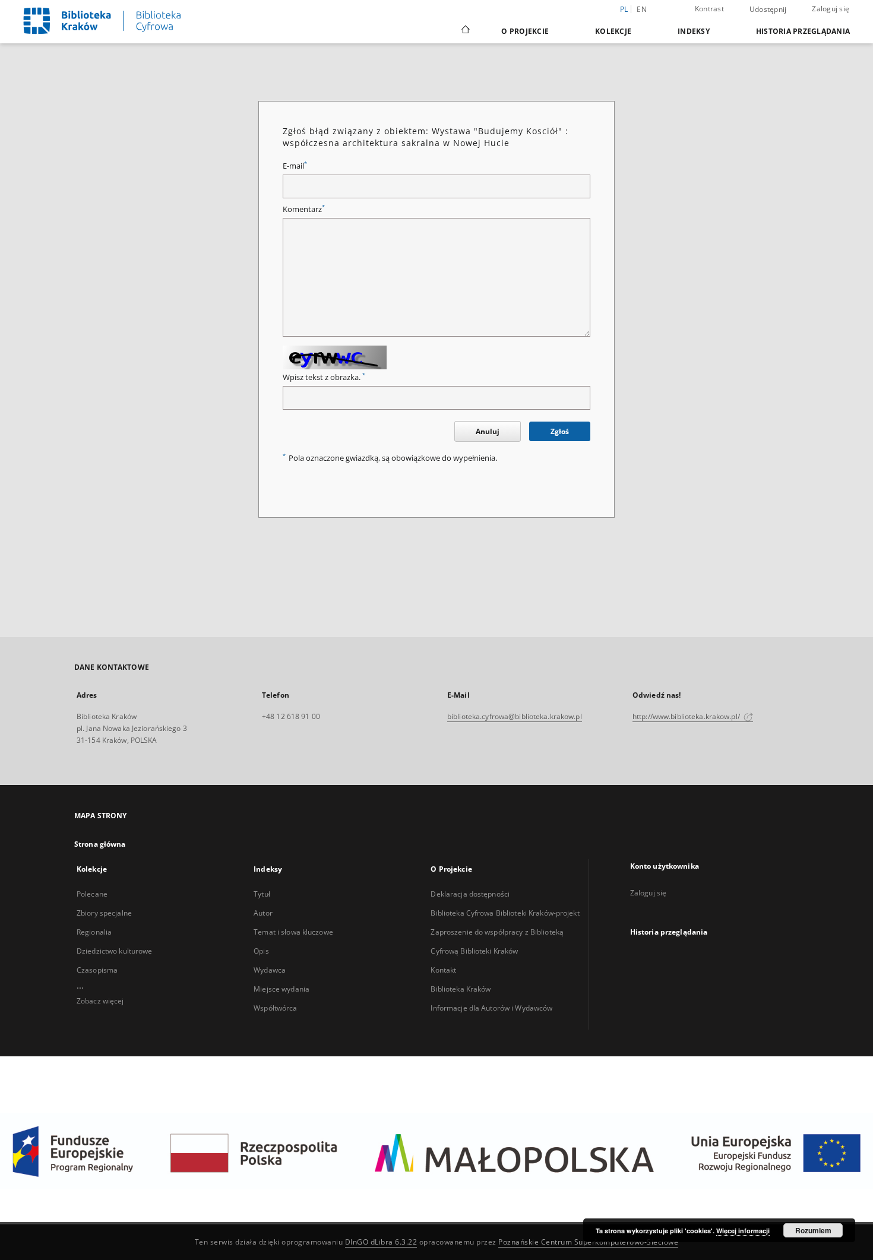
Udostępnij (768, 9)
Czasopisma (97, 970)
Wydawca (270, 970)
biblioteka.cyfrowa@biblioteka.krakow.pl (514, 716)
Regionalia (94, 932)
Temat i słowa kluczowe (293, 932)
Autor (263, 913)
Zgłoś (560, 431)
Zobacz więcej (100, 1001)
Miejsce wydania (281, 989)
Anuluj (487, 431)
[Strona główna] (464, 31)
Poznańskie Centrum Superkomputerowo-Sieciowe (588, 1242)
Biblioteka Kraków (461, 989)
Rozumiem (813, 1230)
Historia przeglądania (803, 31)
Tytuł (262, 894)
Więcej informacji (743, 1230)
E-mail (295, 166)
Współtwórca (275, 1008)
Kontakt (443, 970)
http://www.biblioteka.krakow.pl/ (687, 716)
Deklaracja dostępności (470, 894)
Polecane (92, 894)
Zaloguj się (830, 9)
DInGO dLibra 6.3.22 (381, 1242)
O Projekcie (525, 31)
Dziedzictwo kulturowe (115, 951)
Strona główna (100, 844)
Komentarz (304, 209)
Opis (261, 951)
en (642, 9)
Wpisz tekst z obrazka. (324, 377)
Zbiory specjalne (104, 913)
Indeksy (694, 31)
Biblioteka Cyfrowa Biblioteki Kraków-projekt (505, 913)
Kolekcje (613, 31)
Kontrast (709, 9)
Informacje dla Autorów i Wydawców (491, 1008)
